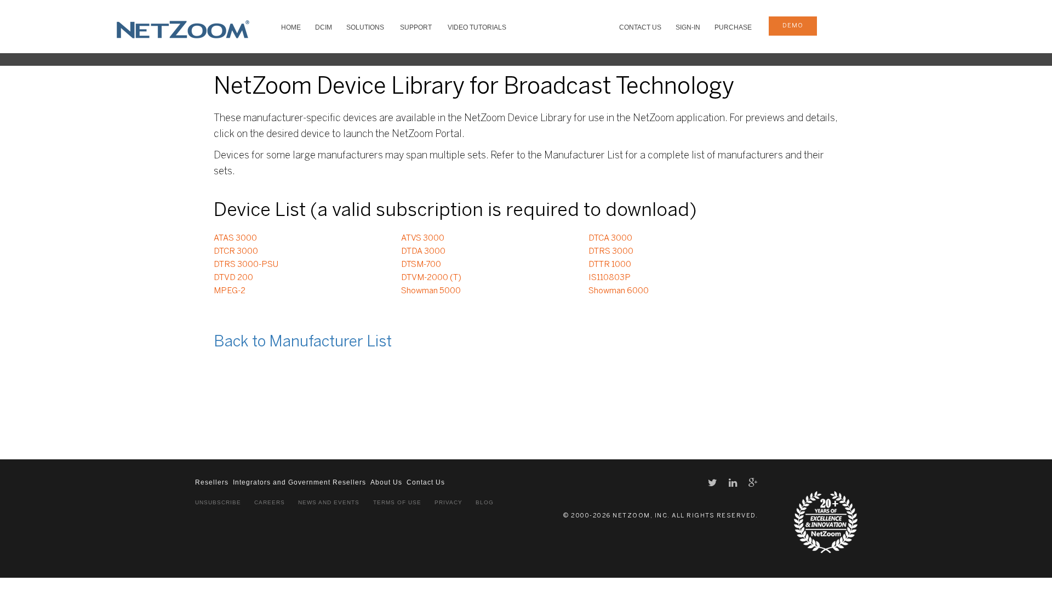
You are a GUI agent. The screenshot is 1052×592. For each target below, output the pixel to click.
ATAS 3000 (235, 238)
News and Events (328, 502)
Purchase (733, 27)
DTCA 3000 (610, 238)
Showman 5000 (431, 291)
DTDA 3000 (423, 251)
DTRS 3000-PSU (246, 265)
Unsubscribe (218, 502)
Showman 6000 (618, 291)
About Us (386, 482)
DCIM (323, 27)
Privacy (448, 502)
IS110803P (609, 278)
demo (792, 26)
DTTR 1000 (609, 265)
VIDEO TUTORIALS (477, 27)
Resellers (211, 482)
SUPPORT (416, 27)
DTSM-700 (421, 265)
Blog (485, 502)
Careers (269, 502)
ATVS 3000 (422, 238)
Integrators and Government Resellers (299, 482)
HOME (291, 27)
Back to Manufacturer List (303, 342)
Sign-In (688, 27)
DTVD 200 (233, 278)
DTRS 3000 (610, 251)
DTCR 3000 (236, 251)
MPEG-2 (229, 291)
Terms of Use (397, 502)
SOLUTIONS (365, 27)
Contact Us (640, 27)
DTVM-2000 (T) (431, 278)
